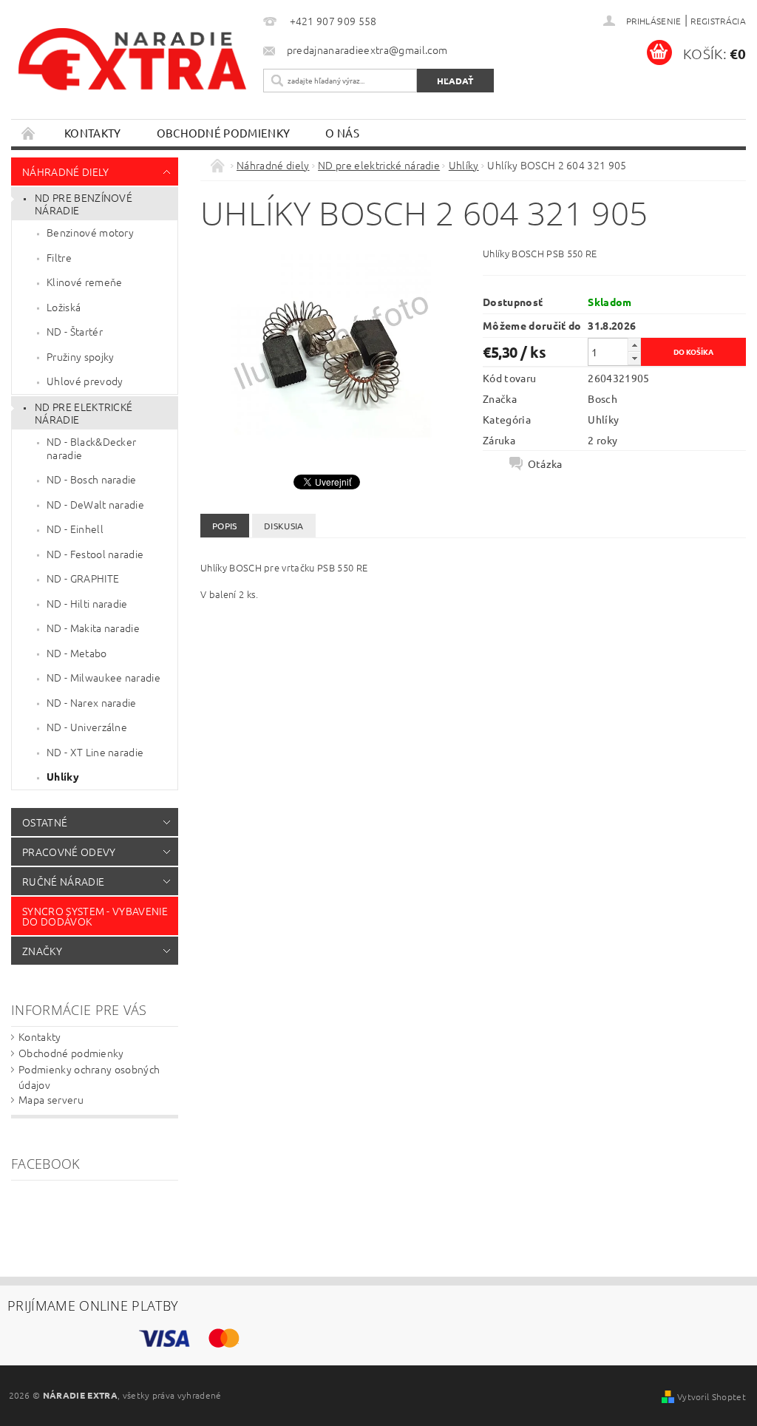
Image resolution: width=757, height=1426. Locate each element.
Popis (224, 526)
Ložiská (64, 306)
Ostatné (44, 822)
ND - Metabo (77, 652)
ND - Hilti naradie (87, 603)
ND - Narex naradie (92, 702)
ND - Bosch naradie (92, 479)
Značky (42, 950)
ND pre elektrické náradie (83, 413)
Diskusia (284, 526)
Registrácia (718, 21)
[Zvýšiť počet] (634, 345)
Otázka (545, 463)
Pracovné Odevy (68, 851)
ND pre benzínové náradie (83, 204)
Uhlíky (63, 776)
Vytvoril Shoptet (711, 1396)
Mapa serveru (51, 1099)
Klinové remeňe (84, 281)
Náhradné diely (65, 171)
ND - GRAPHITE (83, 578)
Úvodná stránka (29, 133)
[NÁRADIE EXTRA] (133, 65)
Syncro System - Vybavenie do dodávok (95, 915)
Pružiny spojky (80, 356)
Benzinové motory (90, 232)
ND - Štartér (75, 331)
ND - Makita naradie (93, 627)
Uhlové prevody (85, 380)
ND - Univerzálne (87, 726)
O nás (342, 133)
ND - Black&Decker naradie (91, 448)
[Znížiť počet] (634, 358)
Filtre (59, 257)
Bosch (602, 398)
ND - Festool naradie (95, 553)
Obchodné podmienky (224, 133)
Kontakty (92, 133)
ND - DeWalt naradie (95, 504)
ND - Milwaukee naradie (103, 677)
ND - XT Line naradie (95, 751)
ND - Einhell (75, 528)
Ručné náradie (63, 881)
